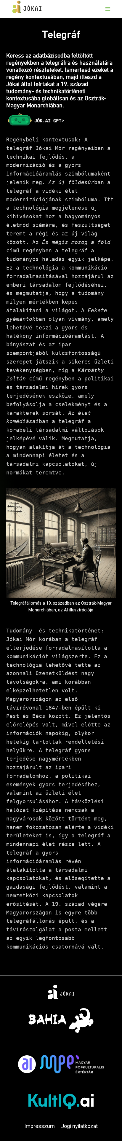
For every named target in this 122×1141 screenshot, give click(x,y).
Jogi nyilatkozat (79, 1126)
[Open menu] (107, 8)
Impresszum (39, 1126)
